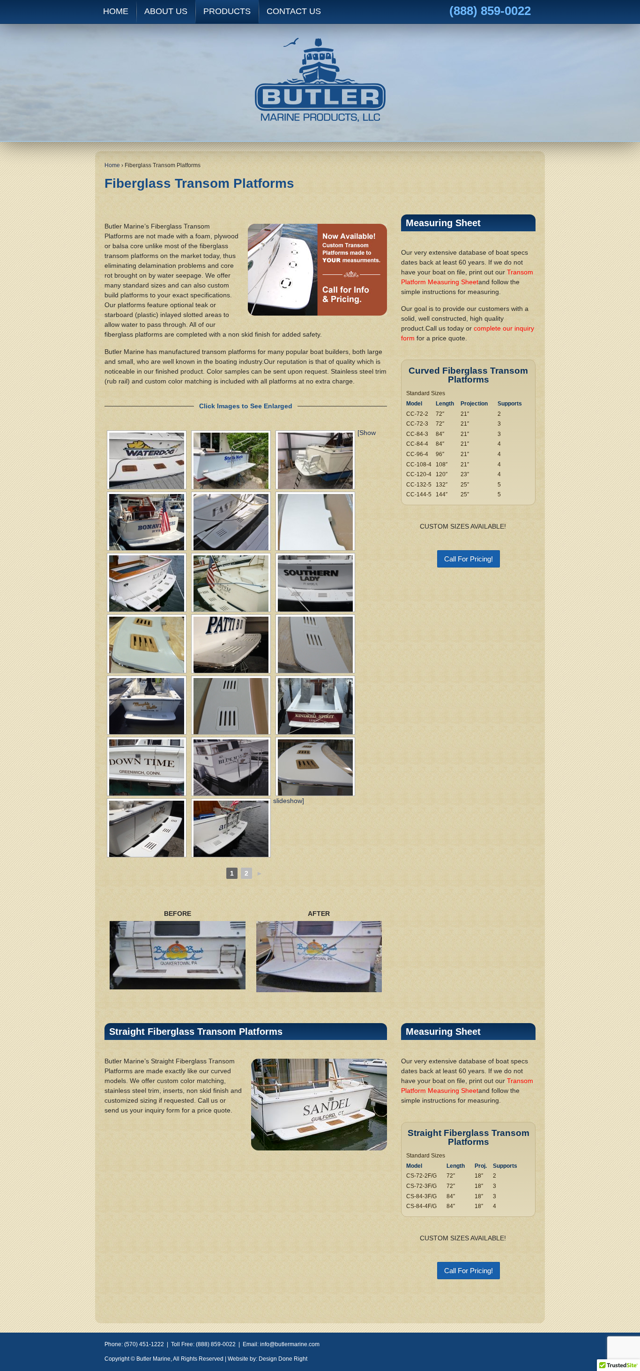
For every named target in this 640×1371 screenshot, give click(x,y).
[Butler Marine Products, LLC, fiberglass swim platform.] (230, 522)
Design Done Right (283, 1359)
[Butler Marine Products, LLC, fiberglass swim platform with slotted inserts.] (146, 583)
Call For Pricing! (468, 559)
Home (112, 165)
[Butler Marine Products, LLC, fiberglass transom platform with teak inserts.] (146, 645)
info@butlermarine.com (290, 1344)
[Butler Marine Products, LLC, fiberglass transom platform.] (230, 583)
